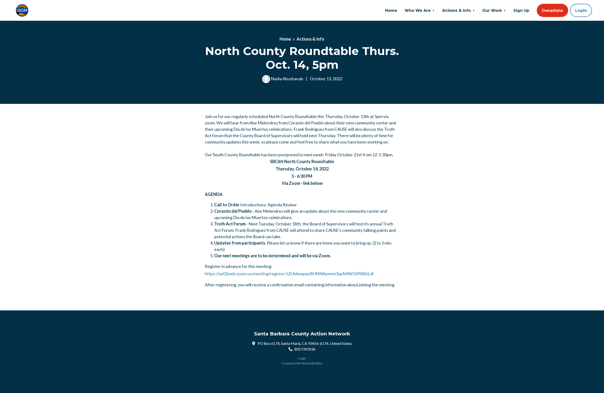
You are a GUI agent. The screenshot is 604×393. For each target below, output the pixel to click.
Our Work (492, 10)
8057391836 (304, 349)
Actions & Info (457, 10)
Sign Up (521, 10)
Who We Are (418, 10)
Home (391, 10)
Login (581, 10)
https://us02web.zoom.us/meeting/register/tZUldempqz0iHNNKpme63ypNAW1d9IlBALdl (289, 273)
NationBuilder (312, 363)
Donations (552, 10)
